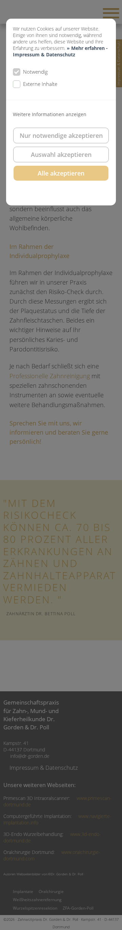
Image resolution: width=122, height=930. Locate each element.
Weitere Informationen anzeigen (49, 114)
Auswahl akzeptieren (61, 154)
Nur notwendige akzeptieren (61, 135)
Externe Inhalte (40, 83)
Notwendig (35, 71)
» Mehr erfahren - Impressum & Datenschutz (60, 51)
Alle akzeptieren (61, 173)
